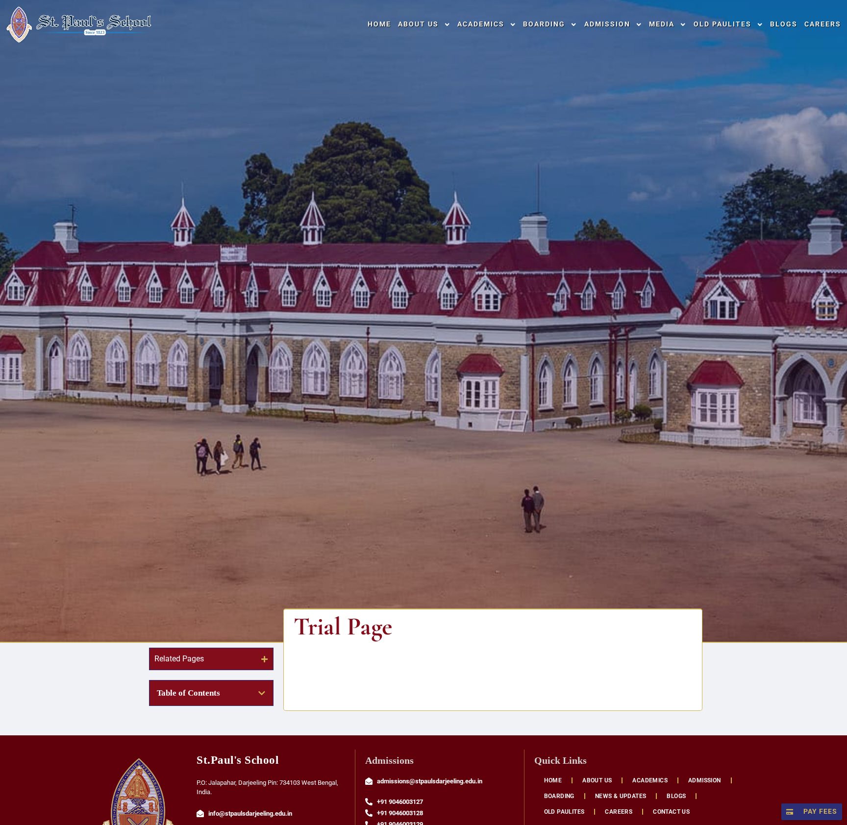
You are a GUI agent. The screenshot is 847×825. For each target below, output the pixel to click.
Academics (480, 24)
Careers (822, 24)
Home (379, 24)
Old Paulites (722, 24)
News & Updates (621, 796)
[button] (262, 693)
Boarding (544, 24)
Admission (607, 24)
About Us (418, 24)
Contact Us (671, 811)
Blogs (783, 24)
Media (661, 24)
